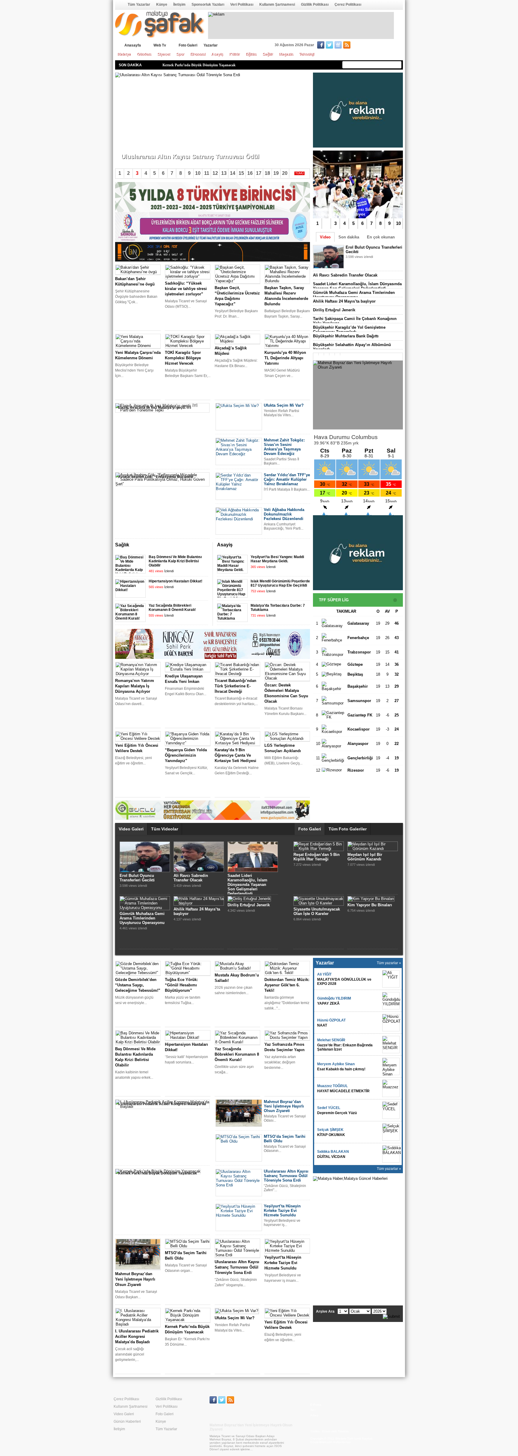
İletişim (179, 4)
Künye (161, 4)
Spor (181, 55)
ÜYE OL (366, 45)
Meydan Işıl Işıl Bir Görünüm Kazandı (364, 856)
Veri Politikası (241, 4)
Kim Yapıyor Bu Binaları (369, 905)
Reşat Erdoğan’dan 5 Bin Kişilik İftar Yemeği (316, 856)
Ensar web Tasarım (335, 1431)
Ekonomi (198, 55)
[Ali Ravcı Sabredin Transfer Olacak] (199, 871)
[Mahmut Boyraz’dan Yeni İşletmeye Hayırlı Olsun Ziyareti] (358, 394)
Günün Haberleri (127, 1421)
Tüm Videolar (164, 829)
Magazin (287, 55)
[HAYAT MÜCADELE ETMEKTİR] (391, 1088)
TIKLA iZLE (360, 264)
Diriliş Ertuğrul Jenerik (334, 310)
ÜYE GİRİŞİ (390, 45)
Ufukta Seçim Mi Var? (179, 65)
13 (224, 173)
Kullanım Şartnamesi (277, 4)
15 (241, 173)
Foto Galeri (188, 45)
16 (250, 173)
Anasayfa (119, 4)
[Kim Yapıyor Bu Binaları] (370, 898)
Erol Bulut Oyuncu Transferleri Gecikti (137, 877)
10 (398, 223)
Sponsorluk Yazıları (208, 4)
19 (276, 173)
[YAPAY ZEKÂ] (391, 1000)
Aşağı (305, 545)
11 (206, 173)
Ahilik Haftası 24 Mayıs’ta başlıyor (344, 301)
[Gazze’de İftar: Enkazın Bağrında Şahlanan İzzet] (391, 1044)
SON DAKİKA (130, 65)
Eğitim (251, 55)
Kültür (235, 55)
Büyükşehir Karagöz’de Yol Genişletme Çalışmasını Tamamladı (349, 329)
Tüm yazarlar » (389, 963)
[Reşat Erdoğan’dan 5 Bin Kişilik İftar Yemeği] (318, 848)
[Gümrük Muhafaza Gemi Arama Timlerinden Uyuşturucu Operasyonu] (145, 907)
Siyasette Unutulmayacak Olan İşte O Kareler (316, 911)
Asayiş (218, 55)
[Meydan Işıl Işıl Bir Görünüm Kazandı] (372, 848)
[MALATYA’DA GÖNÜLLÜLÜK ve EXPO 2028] (391, 979)
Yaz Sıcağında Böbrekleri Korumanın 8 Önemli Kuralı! (172, 607)
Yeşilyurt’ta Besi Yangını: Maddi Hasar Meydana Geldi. (277, 559)
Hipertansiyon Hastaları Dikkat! (175, 581)
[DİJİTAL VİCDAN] (391, 1154)
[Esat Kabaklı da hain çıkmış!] (391, 1066)
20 (284, 173)
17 (258, 173)
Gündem (145, 55)
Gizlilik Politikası (315, 4)
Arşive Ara (325, 1311)
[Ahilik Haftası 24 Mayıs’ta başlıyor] (199, 903)
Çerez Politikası (348, 4)
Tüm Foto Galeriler (348, 829)
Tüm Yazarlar (139, 4)
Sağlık (268, 55)
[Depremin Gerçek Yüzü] (391, 1110)
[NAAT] (391, 1022)
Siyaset (164, 55)
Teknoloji (307, 55)
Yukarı (297, 545)
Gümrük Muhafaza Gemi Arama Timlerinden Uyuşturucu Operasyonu (354, 294)
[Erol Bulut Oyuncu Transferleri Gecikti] (145, 871)
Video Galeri (131, 829)
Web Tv (159, 45)
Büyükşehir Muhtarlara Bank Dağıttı (346, 336)
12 (215, 173)
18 (267, 173)
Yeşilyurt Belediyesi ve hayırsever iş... (151, 147)
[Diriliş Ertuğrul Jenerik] (249, 898)
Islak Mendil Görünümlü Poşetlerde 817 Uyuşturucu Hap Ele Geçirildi (280, 583)
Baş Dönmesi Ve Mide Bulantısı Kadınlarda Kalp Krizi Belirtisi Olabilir (175, 561)
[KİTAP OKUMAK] (391, 1132)
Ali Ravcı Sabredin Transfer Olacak (345, 275)
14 (232, 173)
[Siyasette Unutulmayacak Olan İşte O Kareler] (318, 903)
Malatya (125, 55)
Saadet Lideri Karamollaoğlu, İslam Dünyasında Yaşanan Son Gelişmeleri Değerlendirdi (357, 286)
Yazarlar (211, 45)
